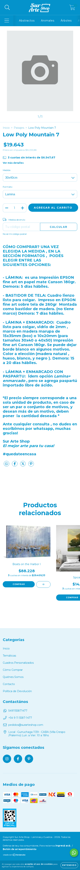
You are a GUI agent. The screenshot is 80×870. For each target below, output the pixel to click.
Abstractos (27, 20)
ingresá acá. (63, 845)
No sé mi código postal (15, 234)
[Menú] (7, 20)
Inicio (6, 127)
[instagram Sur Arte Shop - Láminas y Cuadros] (7, 759)
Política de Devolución (17, 691)
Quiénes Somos (13, 677)
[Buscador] (7, 7)
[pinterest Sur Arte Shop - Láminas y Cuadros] (29, 759)
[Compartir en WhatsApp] (6, 464)
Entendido (69, 865)
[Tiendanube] (14, 855)
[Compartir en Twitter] (23, 465)
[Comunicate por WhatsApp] (74, 852)
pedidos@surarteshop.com (25, 725)
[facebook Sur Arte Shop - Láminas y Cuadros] (18, 759)
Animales (47, 20)
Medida (6, 170)
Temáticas (9, 655)
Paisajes (19, 127)
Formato (7, 186)
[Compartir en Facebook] (15, 465)
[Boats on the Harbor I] (43, 584)
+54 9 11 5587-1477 (20, 717)
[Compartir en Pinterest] (31, 465)
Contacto (9, 684)
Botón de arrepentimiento (19, 849)
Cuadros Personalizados (18, 662)
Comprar (19, 584)
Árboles (66, 20)
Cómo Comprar (13, 670)
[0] (72, 8)
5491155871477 (17, 710)
